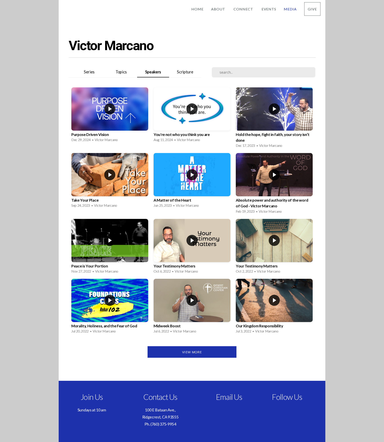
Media (290, 9)
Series (89, 71)
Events (269, 9)
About (218, 9)
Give (312, 9)
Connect (244, 9)
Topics (121, 71)
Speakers (153, 71)
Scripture (185, 71)
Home (197, 9)
